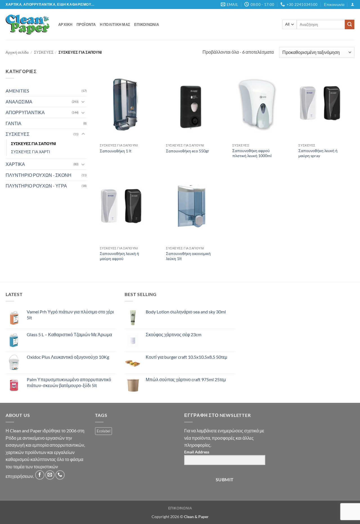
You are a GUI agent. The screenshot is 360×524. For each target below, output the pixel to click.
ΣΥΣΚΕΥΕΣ (43, 52)
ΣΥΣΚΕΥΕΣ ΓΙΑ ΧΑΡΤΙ (30, 151)
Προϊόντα (86, 24)
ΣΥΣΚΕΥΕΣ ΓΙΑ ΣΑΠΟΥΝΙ (33, 143)
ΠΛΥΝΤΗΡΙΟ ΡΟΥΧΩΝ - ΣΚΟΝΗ (38, 175)
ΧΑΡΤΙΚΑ (15, 164)
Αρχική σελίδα (17, 52)
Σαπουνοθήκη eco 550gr (187, 150)
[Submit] (349, 24)
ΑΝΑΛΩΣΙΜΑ (19, 101)
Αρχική (65, 24)
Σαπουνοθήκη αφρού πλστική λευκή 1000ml (252, 153)
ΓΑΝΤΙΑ (13, 123)
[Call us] (60, 475)
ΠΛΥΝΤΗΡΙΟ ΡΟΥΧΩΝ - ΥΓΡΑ (36, 185)
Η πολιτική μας (115, 24)
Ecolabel (103, 431)
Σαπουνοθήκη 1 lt (115, 150)
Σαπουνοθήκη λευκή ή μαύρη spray (318, 153)
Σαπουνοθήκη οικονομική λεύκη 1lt (188, 256)
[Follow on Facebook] (39, 475)
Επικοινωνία (334, 4)
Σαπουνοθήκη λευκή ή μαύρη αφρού (119, 256)
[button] (352, 4)
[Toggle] (83, 101)
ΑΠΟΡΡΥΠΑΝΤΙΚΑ (25, 112)
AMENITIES (17, 90)
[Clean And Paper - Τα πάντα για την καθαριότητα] (28, 24)
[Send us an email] (50, 475)
